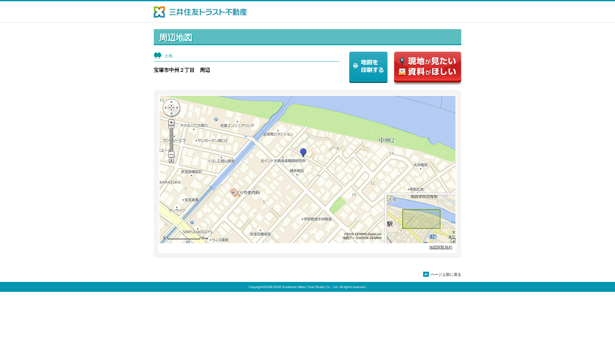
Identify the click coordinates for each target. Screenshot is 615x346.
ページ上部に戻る (442, 274)
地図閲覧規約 (440, 247)
